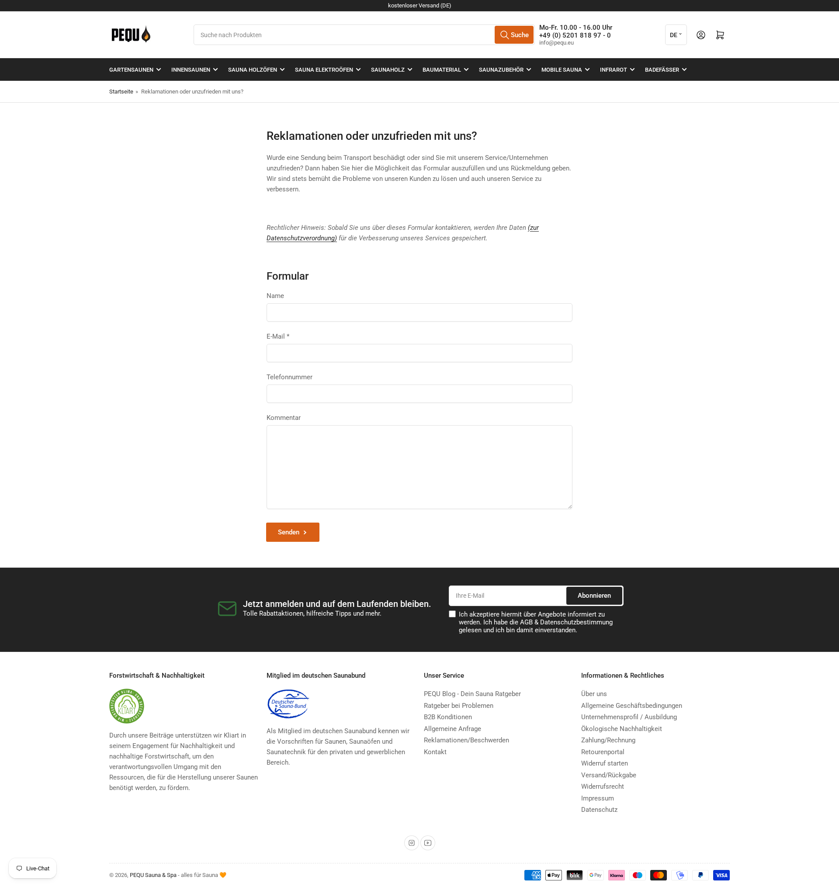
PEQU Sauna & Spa (153, 875)
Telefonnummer (289, 377)
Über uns (594, 694)
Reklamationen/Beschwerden (466, 740)
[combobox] (364, 34)
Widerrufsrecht (602, 786)
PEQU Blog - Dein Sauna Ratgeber (472, 694)
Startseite (121, 91)
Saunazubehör (501, 69)
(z (530, 228)
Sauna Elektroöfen (324, 69)
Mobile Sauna (561, 69)
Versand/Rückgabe (608, 775)
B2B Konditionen (448, 717)
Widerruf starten (604, 763)
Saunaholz (388, 69)
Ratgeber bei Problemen (458, 706)
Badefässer (662, 69)
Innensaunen (190, 69)
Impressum (597, 798)
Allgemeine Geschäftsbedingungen (631, 706)
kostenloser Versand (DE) (419, 5)
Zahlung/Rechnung (608, 740)
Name (275, 296)
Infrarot (613, 69)
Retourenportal (602, 752)
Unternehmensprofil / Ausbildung (629, 717)
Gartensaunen (131, 69)
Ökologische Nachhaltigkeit (621, 729)
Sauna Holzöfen (252, 69)
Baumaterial (442, 69)
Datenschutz (599, 810)
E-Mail (278, 336)
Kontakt (435, 752)
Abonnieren (594, 595)
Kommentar (284, 418)
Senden (288, 532)
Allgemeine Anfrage (452, 729)
